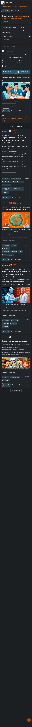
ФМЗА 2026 (7, 182)
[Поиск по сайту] (22, 3)
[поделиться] (16, 110)
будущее (6, 323)
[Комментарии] (19, 110)
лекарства (6, 248)
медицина (6, 178)
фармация (14, 18)
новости (6, 192)
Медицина (5, 202)
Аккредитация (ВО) (10, 6)
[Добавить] (29, 720)
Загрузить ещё (16, 390)
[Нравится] (3, 110)
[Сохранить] (12, 110)
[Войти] (25, 3)
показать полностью (9, 105)
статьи (11, 2)
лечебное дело (6, 18)
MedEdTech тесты (18, 182)
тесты (7, 2)
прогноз (14, 323)
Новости (5, 131)
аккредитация (17, 178)
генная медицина (9, 255)
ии (13, 320)
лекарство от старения (10, 251)
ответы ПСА (7, 185)
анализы (6, 326)
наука (14, 245)
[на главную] (3, 3)
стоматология (18, 16)
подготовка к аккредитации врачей (12, 188)
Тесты (2, 6)
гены (21, 251)
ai (17, 320)
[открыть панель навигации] (29, 3)
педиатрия (25, 16)
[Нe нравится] (8, 110)
